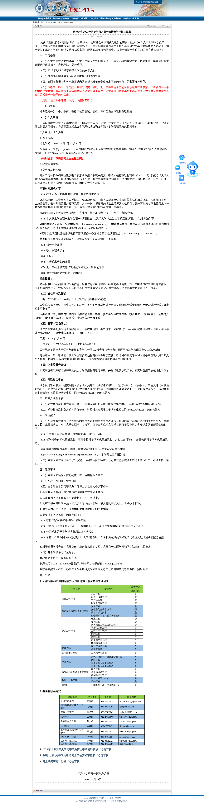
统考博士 (85, 18)
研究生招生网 (51, 22)
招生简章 (57, 18)
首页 (40, 18)
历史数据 (127, 18)
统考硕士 (76, 18)
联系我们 (136, 18)
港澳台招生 (105, 18)
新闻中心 (66, 18)
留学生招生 (116, 18)
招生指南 (47, 18)
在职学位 (95, 18)
